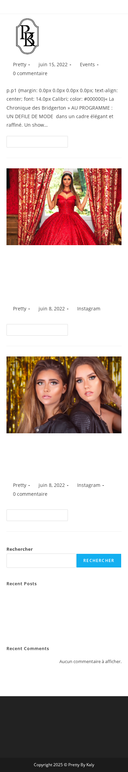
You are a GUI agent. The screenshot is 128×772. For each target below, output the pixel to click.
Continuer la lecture (40, 140)
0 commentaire (30, 73)
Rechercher (19, 549)
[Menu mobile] (124, 24)
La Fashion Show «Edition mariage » (43, 596)
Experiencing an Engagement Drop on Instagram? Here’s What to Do (60, 275)
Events (87, 64)
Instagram (88, 308)
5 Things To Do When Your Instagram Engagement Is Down (59, 457)
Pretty (19, 64)
